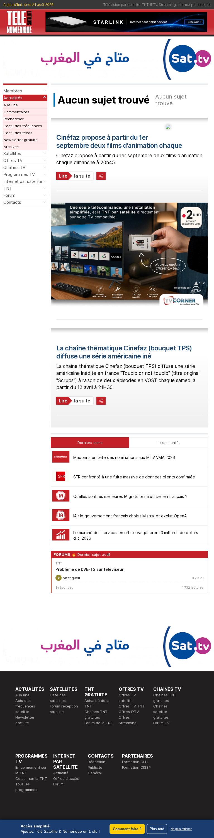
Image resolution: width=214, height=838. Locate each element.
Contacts (12, 202)
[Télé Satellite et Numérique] (19, 22)
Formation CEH (135, 762)
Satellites (12, 153)
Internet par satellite (194, 5)
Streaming (167, 5)
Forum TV (161, 723)
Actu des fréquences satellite (25, 706)
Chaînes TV (14, 167)
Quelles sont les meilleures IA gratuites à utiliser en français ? (130, 496)
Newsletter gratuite (21, 139)
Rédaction (96, 762)
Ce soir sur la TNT (31, 778)
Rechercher (14, 119)
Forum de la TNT (98, 723)
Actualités (13, 97)
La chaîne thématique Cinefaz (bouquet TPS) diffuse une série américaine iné (124, 352)
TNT (145, 5)
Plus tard (157, 829)
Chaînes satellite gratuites (161, 711)
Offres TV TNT (132, 706)
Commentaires (16, 112)
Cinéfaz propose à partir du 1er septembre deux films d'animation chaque (119, 141)
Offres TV (13, 160)
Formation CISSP (136, 767)
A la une (11, 105)
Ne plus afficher (181, 828)
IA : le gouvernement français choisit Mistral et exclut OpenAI (130, 515)
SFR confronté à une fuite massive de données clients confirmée (134, 477)
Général (95, 773)
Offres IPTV (129, 711)
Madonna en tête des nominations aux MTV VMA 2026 (124, 457)
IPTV (153, 5)
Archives (11, 146)
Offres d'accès (66, 778)
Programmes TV (19, 174)
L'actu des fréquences (23, 126)
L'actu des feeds (18, 133)
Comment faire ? (127, 829)
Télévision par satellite (121, 5)
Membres (12, 91)
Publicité (95, 767)
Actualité (61, 773)
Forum (9, 195)
